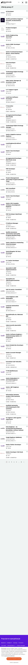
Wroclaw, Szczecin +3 (11, 139)
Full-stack (3, 645)
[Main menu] (26, 2)
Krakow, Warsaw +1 (11, 102)
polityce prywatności (9, 655)
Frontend (21, 642)
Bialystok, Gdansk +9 (11, 163)
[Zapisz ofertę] (27, 11)
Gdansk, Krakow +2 (11, 310)
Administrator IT (11, 645)
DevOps (15, 642)
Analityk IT (9, 642)
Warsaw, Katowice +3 (11, 247)
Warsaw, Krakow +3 (11, 76)
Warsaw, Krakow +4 (11, 184)
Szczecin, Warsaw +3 (11, 301)
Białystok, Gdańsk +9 (11, 120)
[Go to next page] (23, 462)
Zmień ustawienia (14, 662)
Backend (3, 642)
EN (19, 2)
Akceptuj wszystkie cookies (14, 658)
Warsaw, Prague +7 (11, 23)
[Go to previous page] (4, 462)
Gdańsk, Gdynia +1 (11, 226)
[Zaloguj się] (22, 2)
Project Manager (21, 645)
